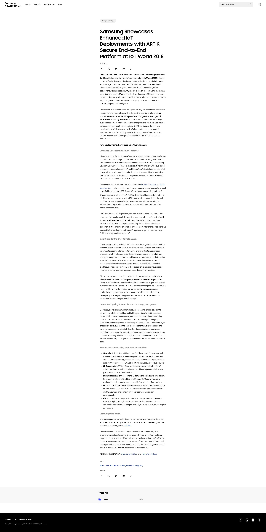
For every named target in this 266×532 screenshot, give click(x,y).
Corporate (37, 4)
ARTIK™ (122, 466)
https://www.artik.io (129, 454)
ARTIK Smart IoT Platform (109, 466)
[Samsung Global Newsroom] (259, 4)
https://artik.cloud (149, 454)
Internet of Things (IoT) (134, 466)
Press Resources (49, 4)
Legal (15, 524)
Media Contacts (25, 520)
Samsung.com (10, 520)
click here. (128, 426)
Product (27, 4)
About (60, 4)
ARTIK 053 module (148, 185)
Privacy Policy (8, 524)
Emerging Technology (108, 20)
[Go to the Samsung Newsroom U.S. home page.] (13, 4)
